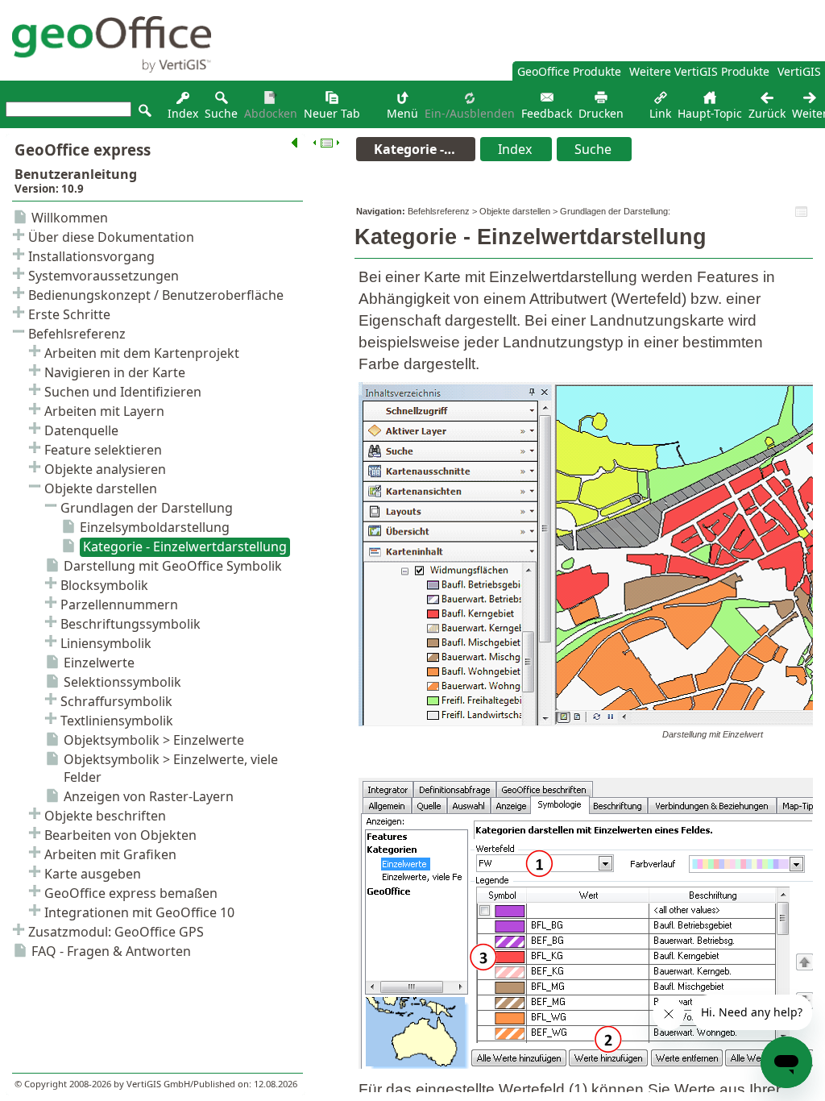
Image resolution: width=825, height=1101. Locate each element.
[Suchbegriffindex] (182, 102)
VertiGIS (799, 71)
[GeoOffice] (105, 68)
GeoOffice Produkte (569, 71)
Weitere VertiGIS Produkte (699, 71)
